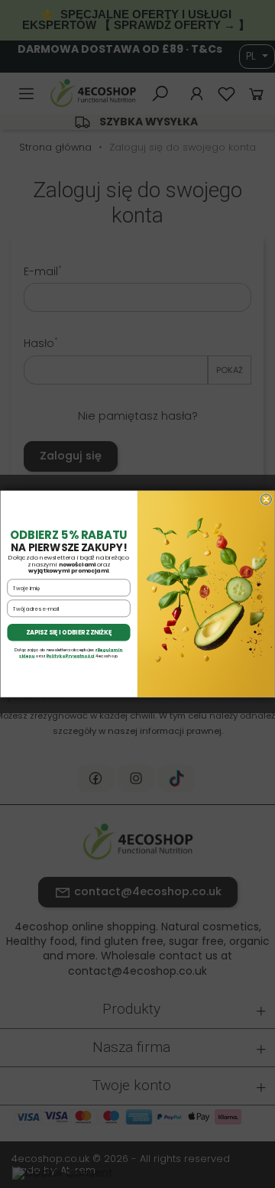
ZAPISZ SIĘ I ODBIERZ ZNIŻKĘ (69, 632)
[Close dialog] (265, 499)
